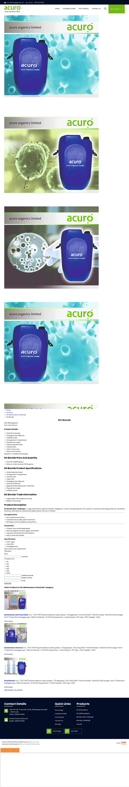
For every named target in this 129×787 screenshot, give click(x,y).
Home (57, 8)
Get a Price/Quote (10, 425)
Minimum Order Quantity (15, 464)
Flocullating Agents (83, 713)
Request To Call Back (11, 454)
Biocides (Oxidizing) (83, 720)
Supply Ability (11, 499)
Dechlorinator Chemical (13, 648)
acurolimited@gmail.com (15, 3)
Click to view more (13, 449)
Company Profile (69, 8)
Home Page (59, 710)
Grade (9, 472)
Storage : (114, 681)
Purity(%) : (74, 617)
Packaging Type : (28, 617)
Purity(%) (10, 477)
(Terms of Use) (34, 742)
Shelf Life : (45, 617)
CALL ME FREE (18, 690)
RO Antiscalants (82, 710)
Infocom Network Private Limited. (30, 744)
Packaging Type (12, 481)
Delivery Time (11, 501)
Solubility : (94, 617)
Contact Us (96, 8)
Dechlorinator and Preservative (16, 615)
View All (79, 724)
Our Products (84, 8)
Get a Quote (115, 9)
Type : (84, 617)
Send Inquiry (23, 454)
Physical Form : (61, 617)
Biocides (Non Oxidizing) (85, 717)
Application (10, 486)
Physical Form (11, 488)
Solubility (10, 490)
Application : (84, 615)
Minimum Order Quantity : (59, 615)
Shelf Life (10, 484)
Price (8, 462)
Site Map (58, 724)
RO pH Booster (9, 681)
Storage (9, 474)
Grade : (107, 615)
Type (8, 479)
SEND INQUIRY (8, 690)
